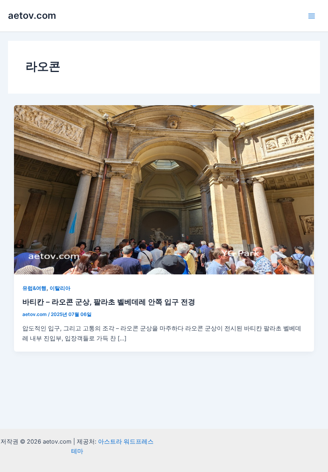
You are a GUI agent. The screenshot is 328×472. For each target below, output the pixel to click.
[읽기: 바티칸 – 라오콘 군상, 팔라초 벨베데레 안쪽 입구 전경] (164, 189)
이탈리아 (60, 288)
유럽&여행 (34, 288)
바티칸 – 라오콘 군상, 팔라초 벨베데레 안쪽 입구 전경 (108, 301)
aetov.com (32, 15)
